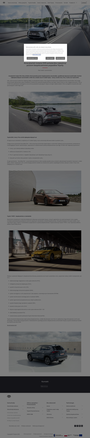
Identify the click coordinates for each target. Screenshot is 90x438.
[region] (45, 53)
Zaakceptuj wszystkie (60, 58)
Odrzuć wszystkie (50, 58)
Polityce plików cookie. (37, 54)
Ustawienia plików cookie (32, 58)
